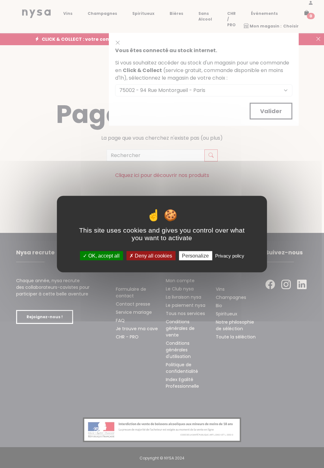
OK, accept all (103, 255)
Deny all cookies (153, 255)
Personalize (195, 255)
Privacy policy (229, 255)
